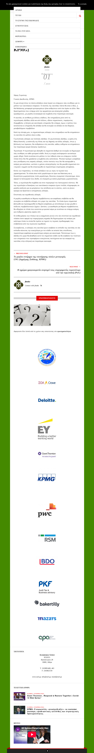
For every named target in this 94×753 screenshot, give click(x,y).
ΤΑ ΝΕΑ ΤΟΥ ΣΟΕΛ (22, 31)
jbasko (47, 67)
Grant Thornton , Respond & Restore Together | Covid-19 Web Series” (53, 696)
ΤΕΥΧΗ (18, 15)
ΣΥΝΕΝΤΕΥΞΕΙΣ (21, 25)
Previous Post (21, 253)
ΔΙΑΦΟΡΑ (19, 41)
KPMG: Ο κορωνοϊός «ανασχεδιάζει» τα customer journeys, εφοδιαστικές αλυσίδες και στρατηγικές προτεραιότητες (53, 711)
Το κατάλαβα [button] (82, 4)
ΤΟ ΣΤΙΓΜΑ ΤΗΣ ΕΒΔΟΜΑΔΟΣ (27, 20)
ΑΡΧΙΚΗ (18, 10)
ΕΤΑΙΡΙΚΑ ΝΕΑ (39, 693)
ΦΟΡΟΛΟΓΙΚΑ (20, 36)
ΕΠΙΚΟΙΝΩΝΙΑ (21, 46)
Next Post (75, 267)
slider (30, 693)
